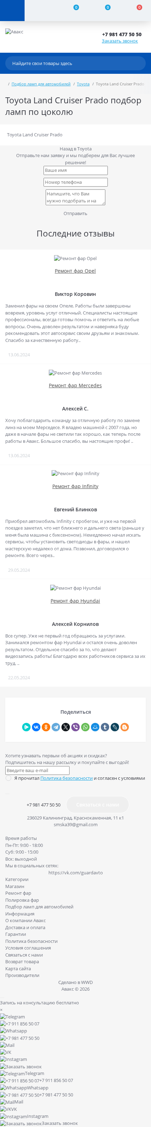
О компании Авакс (25, 920)
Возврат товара (22, 961)
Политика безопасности (66, 778)
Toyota (83, 83)
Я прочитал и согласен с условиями (79, 778)
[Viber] (75, 727)
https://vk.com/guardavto (75, 872)
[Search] (139, 63)
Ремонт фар (18, 893)
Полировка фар (22, 900)
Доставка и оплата (25, 927)
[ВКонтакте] (36, 727)
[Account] (40, 10)
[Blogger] (124, 727)
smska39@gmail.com (76, 824)
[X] (65, 727)
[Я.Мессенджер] (26, 727)
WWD (87, 982)
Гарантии (15, 934)
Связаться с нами (97, 804)
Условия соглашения (28, 948)
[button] (124, 34)
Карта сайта (18, 968)
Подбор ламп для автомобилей (41, 83)
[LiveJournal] (115, 727)
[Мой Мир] (95, 727)
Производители (22, 975)
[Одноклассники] (46, 727)
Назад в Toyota (76, 148)
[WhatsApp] (85, 727)
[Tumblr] (105, 727)
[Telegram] (56, 727)
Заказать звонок (120, 41)
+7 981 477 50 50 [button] (43, 805)
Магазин (14, 886)
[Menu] (12, 10)
